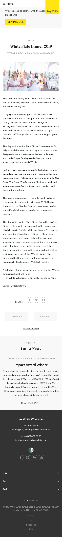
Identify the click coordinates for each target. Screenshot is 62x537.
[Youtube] (41, 457)
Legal (31, 520)
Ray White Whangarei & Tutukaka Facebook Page (30, 277)
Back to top (32, 500)
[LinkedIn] (34, 457)
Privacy (31, 515)
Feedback (31, 524)
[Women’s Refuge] (31, 450)
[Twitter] (36, 300)
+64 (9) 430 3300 (32, 436)
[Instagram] (27, 457)
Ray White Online (18, 285)
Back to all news (31, 328)
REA (31, 529)
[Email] (43, 300)
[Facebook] (29, 300)
